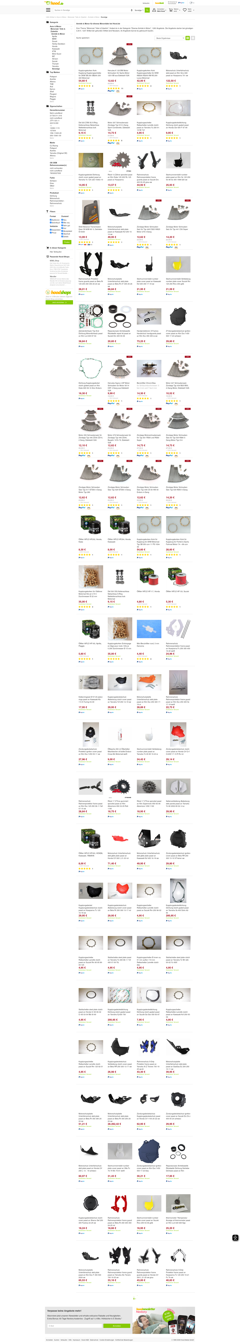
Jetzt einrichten (58, 302)
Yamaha (55, 66)
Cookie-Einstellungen (107, 1340)
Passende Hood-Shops (60, 256)
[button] (192, 3)
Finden (67, 242)
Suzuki (54, 61)
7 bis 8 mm (152, 388)
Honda (54, 46)
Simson (55, 58)
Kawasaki (56, 48)
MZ (53, 56)
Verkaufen (146, 3)
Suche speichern (83, 38)
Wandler (53, 276)
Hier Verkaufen (56, 251)
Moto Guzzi (56, 53)
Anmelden (117, 1326)
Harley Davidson (58, 43)
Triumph (55, 63)
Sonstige (56, 68)
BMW (54, 39)
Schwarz (53, 180)
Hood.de (54, 3)
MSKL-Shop (54, 260)
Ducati (54, 41)
